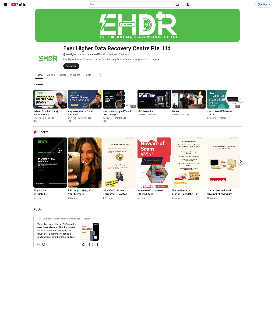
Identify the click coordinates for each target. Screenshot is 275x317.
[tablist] (137, 75)
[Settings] (251, 4)
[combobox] (131, 4)
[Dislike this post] (43, 244)
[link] (68, 232)
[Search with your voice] (188, 4)
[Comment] (91, 244)
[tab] (39, 75)
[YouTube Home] (18, 4)
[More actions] (65, 112)
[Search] (177, 4)
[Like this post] (38, 244)
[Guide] (6, 4)
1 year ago (87, 219)
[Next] (241, 99)
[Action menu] (97, 244)
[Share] (83, 244)
